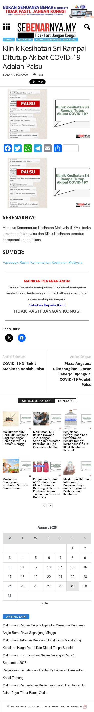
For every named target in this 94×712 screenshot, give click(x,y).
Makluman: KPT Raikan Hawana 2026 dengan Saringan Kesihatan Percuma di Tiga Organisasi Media (46, 439)
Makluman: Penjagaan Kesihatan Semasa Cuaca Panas (15, 483)
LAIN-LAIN (65, 401)
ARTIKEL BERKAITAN (36, 401)
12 (35, 567)
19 (35, 577)
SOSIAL (8, 39)
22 (72, 577)
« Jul (45, 603)
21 (60, 577)
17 (9, 577)
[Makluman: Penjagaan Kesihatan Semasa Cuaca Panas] (17, 466)
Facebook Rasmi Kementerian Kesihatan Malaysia (42, 262)
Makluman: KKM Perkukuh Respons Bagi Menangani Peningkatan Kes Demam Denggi (15, 438)
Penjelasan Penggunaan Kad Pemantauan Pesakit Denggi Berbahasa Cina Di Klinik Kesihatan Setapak (76, 441)
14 (60, 567)
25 (22, 586)
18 (22, 577)
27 (49, 586)
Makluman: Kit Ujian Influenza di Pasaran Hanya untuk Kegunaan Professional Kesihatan (77, 486)
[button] (86, 27)
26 (35, 586)
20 (49, 577)
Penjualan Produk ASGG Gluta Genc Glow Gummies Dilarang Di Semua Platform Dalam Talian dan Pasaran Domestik (46, 488)
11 (22, 567)
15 (72, 567)
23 (85, 577)
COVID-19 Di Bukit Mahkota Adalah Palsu (23, 366)
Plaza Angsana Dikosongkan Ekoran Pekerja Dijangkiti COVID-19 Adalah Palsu (72, 374)
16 (85, 567)
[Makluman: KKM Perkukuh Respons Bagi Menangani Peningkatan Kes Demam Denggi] (17, 418)
